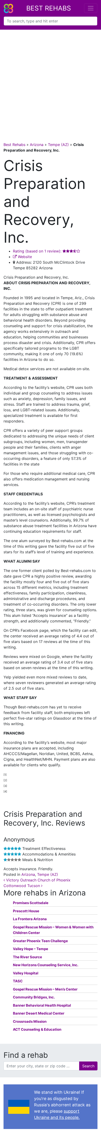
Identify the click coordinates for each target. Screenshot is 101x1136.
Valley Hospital (25, 973)
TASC (18, 981)
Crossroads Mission (30, 1021)
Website (24, 256)
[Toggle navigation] (90, 8)
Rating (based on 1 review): (37, 251)
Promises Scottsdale (30, 903)
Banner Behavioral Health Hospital (42, 1005)
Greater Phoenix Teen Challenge (40, 941)
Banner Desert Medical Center (38, 1013)
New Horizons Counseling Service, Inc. (45, 965)
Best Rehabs (48, 8)
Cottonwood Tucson (22, 885)
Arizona (36, 144)
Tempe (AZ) (58, 144)
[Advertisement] (50, 82)
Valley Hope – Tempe (30, 949)
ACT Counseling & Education (37, 1029)
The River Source (27, 957)
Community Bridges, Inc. (34, 997)
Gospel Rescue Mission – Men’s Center (45, 989)
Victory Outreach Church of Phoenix (37, 880)
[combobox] (50, 21)
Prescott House (26, 911)
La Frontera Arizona (30, 919)
